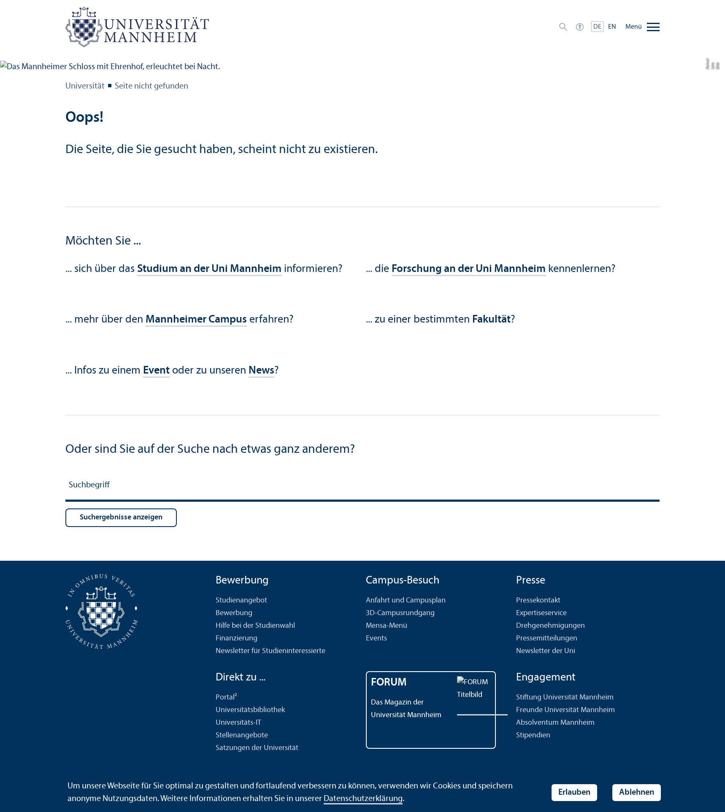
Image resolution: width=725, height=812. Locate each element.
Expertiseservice (541, 613)
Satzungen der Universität (257, 748)
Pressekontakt (538, 601)
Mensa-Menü (386, 626)
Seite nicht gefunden (151, 86)
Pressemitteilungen (546, 639)
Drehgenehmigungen (550, 626)
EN (612, 27)
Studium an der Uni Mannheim (209, 269)
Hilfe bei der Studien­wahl (255, 626)
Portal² (226, 698)
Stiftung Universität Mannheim (565, 698)
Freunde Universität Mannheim (565, 710)
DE (597, 27)
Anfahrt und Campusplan (406, 601)
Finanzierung (236, 639)
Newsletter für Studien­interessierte (270, 651)
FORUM (389, 682)
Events (376, 639)
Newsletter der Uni (545, 651)
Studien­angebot (241, 601)
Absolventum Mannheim (555, 723)
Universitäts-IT (238, 723)
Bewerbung (234, 613)
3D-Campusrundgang (400, 613)
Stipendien (533, 735)
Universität (85, 86)
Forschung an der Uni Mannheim (469, 269)
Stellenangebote (242, 735)
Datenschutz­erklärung (363, 799)
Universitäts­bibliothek (250, 710)
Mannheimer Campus (196, 319)
